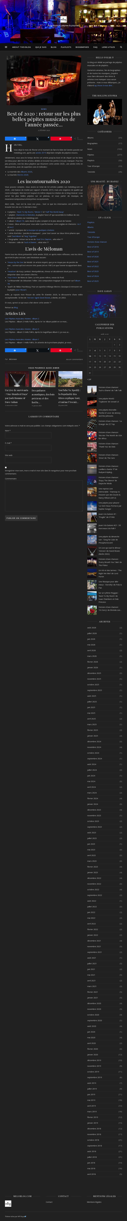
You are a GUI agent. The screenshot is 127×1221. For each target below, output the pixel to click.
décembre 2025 (94, 673)
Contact (49, 1202)
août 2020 (91, 1026)
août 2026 (91, 627)
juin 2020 (91, 1032)
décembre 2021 (94, 940)
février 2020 (92, 1049)
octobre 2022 (93, 889)
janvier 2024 (92, 804)
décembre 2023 (94, 810)
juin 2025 (91, 707)
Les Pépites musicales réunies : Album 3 (22, 329)
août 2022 (91, 901)
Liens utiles (108, 47)
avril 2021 (91, 980)
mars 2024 (92, 792)
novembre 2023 (94, 815)
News (44, 109)
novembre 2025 (94, 679)
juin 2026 (91, 639)
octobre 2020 (93, 1014)
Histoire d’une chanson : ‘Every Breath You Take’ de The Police (110, 562)
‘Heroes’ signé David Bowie (38, 297)
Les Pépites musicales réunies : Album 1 (22, 339)
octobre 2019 (93, 1071)
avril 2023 (91, 855)
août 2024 (91, 764)
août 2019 (91, 1083)
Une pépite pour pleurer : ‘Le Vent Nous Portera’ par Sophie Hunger (110, 505)
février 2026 (92, 661)
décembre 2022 (94, 878)
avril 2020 (91, 1043)
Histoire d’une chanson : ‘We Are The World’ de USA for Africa (110, 435)
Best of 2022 (93, 266)
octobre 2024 (93, 753)
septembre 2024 (94, 758)
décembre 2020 (94, 1003)
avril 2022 (91, 923)
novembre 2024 (94, 747)
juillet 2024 (92, 770)
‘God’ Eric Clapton (43, 239)
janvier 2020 (92, 1054)
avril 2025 (91, 718)
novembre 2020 (94, 1009)
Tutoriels (91, 172)
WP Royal (21, 1216)
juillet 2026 (92, 633)
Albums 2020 (26, 171)
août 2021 (91, 958)
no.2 (11, 227)
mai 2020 (91, 1037)
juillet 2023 (92, 838)
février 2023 (92, 866)
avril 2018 (91, 1174)
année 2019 (41, 152)
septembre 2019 (94, 1077)
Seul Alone (16, 236)
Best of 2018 (93, 247)
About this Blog (21, 47)
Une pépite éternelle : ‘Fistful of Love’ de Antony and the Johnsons (110, 413)
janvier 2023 (92, 872)
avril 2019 (91, 1106)
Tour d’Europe (93, 237)
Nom (8, 430)
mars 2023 (92, 861)
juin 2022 (91, 912)
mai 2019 (91, 1100)
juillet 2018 (92, 1157)
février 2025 (92, 730)
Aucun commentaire (74, 359)
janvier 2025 (92, 736)
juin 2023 (91, 844)
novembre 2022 (94, 884)
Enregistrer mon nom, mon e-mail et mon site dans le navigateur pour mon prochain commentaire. (40, 472)
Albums (90, 137)
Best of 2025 (93, 281)
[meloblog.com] (63, 19)
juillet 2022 (92, 906)
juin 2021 (91, 969)
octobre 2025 (93, 684)
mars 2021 (92, 986)
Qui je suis (40, 47)
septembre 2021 (94, 952)
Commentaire (10, 478)
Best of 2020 (93, 256)
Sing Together (30, 236)
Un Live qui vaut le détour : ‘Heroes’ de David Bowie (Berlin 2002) (110, 551)
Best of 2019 (93, 251)
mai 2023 (91, 849)
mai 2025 (91, 713)
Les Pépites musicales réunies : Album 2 (22, 318)
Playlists (66, 47)
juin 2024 (91, 775)
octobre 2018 (93, 1140)
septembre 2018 (94, 1145)
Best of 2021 (93, 261)
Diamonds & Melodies (25, 215)
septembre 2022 (94, 895)
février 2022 (92, 929)
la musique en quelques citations (40, 230)
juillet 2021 (92, 963)
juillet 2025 (92, 701)
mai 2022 (91, 918)
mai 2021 (91, 975)
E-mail (8, 443)
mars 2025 (92, 724)
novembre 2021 (94, 946)
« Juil (89, 379)
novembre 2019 (94, 1066)
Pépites (90, 154)
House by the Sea (15, 262)
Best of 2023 (93, 271)
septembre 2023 (94, 827)
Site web (8, 455)
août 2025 (91, 696)
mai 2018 (91, 1168)
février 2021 (92, 992)
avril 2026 (91, 650)
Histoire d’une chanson (97, 242)
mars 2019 (92, 1111)
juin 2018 (91, 1162)
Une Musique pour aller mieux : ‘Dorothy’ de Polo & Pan (110, 584)
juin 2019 (91, 1094)
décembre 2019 (94, 1060)
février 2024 (92, 798)
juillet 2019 (92, 1088)
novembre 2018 (94, 1134)
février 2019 (92, 1117)
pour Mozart (21, 289)
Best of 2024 (93, 276)
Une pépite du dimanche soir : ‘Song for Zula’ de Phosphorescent (109, 539)
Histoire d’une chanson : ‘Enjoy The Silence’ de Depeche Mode (109, 480)
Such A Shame (30, 242)
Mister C (38, 212)
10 (90, 356)
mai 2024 (91, 781)
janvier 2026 (92, 667)
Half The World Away (55, 212)
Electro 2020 (22, 175)
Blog (53, 47)
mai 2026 (91, 644)
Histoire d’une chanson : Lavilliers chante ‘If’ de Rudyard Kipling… (109, 469)
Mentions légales (94, 1202)
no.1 (79, 224)
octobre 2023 (93, 821)
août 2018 (91, 1151)
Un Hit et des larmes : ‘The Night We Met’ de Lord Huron (110, 573)
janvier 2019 (92, 1123)
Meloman (13, 359)
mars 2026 (92, 656)
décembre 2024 (94, 741)
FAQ (95, 47)
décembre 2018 (94, 1128)
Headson (12, 271)
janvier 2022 (92, 935)
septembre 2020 (94, 1020)
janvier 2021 (92, 997)
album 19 (20, 221)
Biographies (82, 47)
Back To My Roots (25, 212)
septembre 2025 (94, 690)
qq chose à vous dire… (103, 85)
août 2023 (91, 832)
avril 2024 (91, 787)
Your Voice (12, 277)
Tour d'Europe (93, 166)
